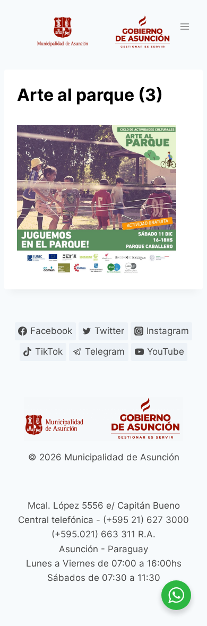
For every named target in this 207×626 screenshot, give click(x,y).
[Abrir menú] (184, 26)
